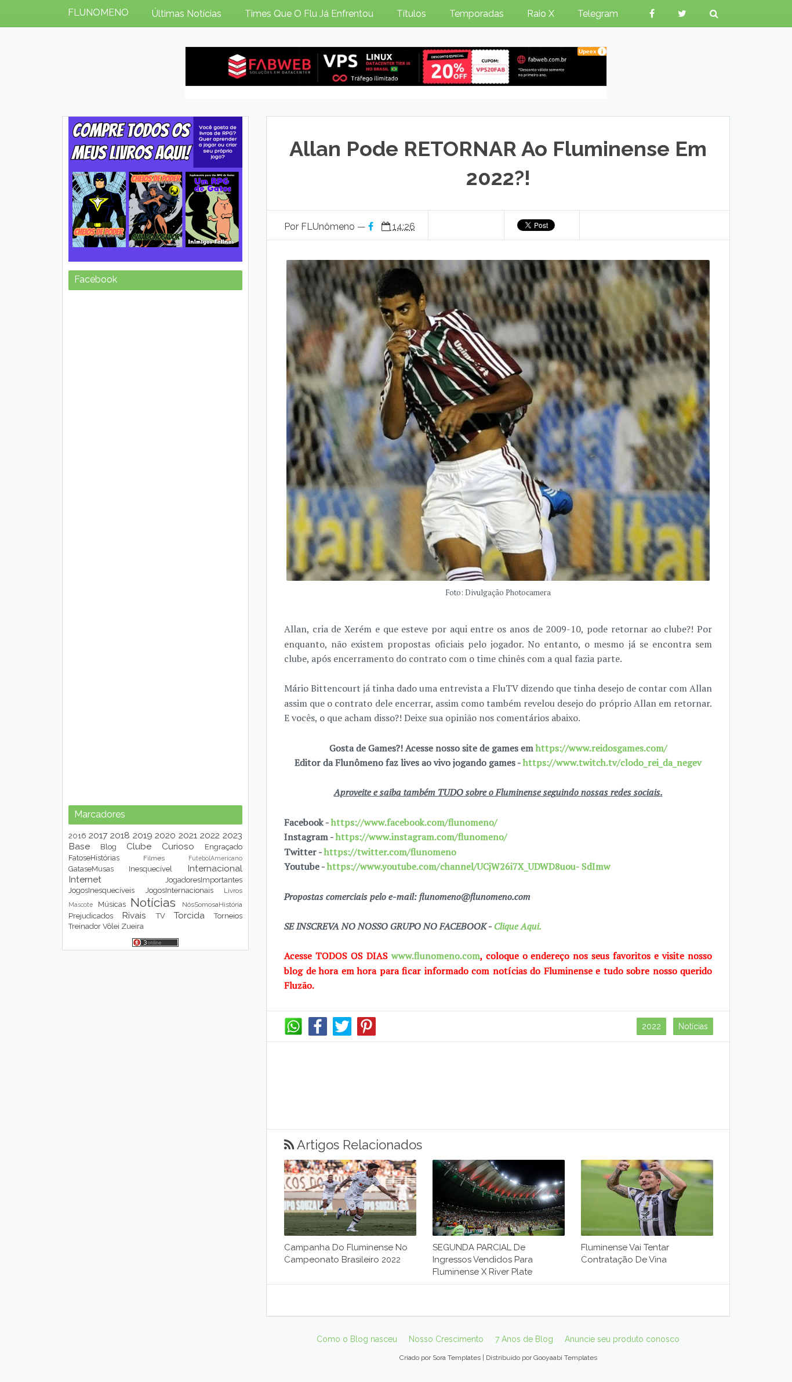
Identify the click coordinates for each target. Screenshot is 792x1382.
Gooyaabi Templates (565, 1358)
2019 (142, 835)
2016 (77, 835)
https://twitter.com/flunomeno (390, 851)
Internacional (214, 868)
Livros (233, 891)
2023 (232, 835)
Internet (84, 879)
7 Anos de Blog (524, 1339)
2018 (120, 835)
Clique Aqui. (517, 926)
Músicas (112, 904)
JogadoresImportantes (203, 879)
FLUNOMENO (98, 12)
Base (79, 846)
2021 (188, 835)
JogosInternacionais (179, 890)
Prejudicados (90, 915)
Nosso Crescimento (446, 1339)
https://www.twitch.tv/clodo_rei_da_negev (612, 762)
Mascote (80, 904)
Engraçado (223, 846)
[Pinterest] (366, 1032)
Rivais (134, 915)
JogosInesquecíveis (101, 890)
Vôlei (111, 926)
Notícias (693, 1026)
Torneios (228, 915)
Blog (108, 846)
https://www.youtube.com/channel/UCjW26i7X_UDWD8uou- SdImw (469, 866)
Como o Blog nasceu (357, 1339)
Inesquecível (150, 868)
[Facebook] (317, 1032)
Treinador (84, 926)
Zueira (132, 926)
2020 (165, 835)
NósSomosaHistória (212, 904)
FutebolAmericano (215, 858)
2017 (98, 835)
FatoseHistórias (93, 857)
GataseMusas (91, 868)
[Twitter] (342, 1032)
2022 (651, 1026)
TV (160, 915)
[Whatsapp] (293, 1032)
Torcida (189, 915)
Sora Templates (457, 1358)
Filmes (154, 858)
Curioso (178, 846)
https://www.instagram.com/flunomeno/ (421, 836)
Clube (138, 846)
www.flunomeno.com (435, 955)
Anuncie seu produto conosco (622, 1339)
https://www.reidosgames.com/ (601, 747)
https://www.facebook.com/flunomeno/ (414, 822)
